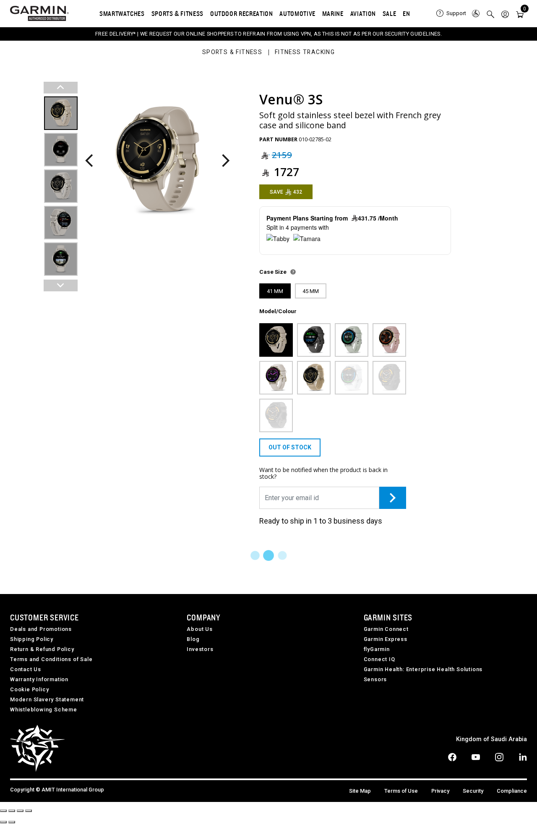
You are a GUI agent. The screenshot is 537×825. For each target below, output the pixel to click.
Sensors (375, 679)
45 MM (310, 291)
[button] (505, 13)
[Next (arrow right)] (11, 822)
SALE (389, 13)
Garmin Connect (386, 629)
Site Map (360, 791)
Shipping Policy (31, 639)
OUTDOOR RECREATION (241, 13)
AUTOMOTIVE (297, 13)
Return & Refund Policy (42, 649)
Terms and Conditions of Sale (51, 659)
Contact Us (25, 669)
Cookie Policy (29, 689)
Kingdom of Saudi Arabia (491, 739)
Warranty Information (39, 679)
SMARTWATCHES (122, 13)
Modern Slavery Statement (47, 699)
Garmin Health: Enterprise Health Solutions (423, 669)
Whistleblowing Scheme (43, 709)
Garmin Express (385, 639)
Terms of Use (401, 791)
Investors (200, 649)
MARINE (333, 13)
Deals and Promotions (41, 629)
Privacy (440, 791)
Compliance (512, 791)
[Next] (225, 161)
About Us (199, 629)
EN (406, 13)
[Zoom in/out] (28, 810)
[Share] (11, 810)
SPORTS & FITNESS (177, 13)
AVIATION (363, 13)
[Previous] (89, 161)
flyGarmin (377, 649)
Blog (193, 639)
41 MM (275, 291)
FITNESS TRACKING (305, 52)
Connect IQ (379, 659)
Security (473, 791)
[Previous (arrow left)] (3, 822)
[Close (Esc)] (3, 810)
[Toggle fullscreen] (20, 810)
